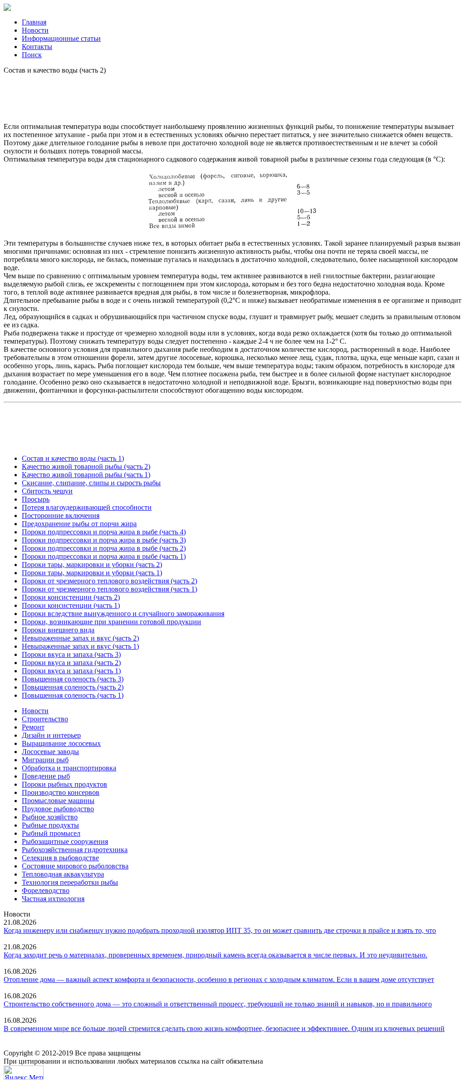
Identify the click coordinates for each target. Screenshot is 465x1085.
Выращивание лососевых (61, 743)
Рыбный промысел (51, 833)
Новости (35, 30)
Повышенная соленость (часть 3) (73, 679)
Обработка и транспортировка (69, 768)
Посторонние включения (60, 515)
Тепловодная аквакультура (63, 874)
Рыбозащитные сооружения (65, 841)
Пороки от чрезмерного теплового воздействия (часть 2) (109, 581)
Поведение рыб (46, 776)
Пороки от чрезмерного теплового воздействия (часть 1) (109, 589)
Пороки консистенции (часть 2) (71, 597)
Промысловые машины (58, 800)
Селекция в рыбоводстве (60, 858)
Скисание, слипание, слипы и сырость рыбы (91, 483)
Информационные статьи (61, 38)
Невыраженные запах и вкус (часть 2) (80, 638)
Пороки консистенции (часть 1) (71, 605)
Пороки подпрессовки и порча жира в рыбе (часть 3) (104, 540)
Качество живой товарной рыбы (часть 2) (86, 466)
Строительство (45, 719)
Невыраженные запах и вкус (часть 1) (80, 646)
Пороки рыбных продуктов (64, 784)
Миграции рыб (45, 760)
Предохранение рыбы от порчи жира (79, 524)
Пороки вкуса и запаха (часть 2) (71, 662)
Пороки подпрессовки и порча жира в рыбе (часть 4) (104, 532)
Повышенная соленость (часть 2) (73, 687)
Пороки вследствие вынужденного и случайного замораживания (123, 613)
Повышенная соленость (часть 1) (73, 695)
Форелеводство (45, 890)
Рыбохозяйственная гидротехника (75, 849)
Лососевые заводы (50, 751)
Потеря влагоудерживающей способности (87, 507)
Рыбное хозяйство (50, 817)
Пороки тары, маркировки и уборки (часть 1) (92, 573)
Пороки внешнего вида (58, 630)
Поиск (32, 55)
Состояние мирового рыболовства (75, 866)
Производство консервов (60, 792)
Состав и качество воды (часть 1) (73, 458)
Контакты (37, 46)
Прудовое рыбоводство (58, 809)
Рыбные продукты (50, 825)
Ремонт (33, 727)
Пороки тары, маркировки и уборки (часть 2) (92, 564)
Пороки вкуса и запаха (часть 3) (71, 654)
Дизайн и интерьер (51, 735)
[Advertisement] (232, 94)
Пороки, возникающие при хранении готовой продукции (111, 622)
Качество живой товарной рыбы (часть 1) (86, 474)
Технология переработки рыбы (70, 882)
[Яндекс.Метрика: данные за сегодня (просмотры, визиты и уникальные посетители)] (24, 1072)
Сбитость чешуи (47, 491)
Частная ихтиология (53, 899)
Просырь (35, 499)
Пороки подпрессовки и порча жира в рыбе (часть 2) (104, 548)
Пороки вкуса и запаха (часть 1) (71, 671)
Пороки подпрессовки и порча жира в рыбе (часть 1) (104, 556)
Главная (34, 22)
